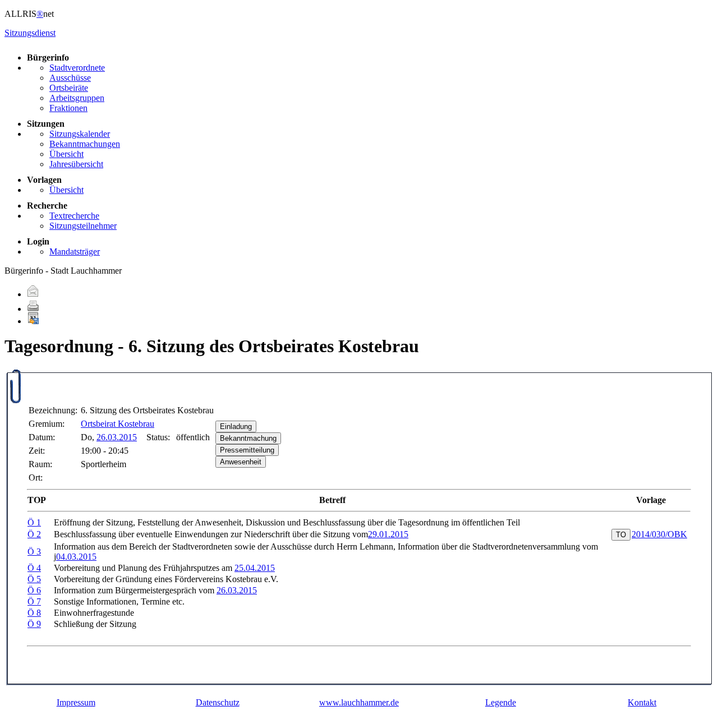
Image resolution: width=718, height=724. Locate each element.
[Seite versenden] (33, 294)
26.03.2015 (116, 437)
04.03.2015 (76, 556)
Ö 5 (34, 579)
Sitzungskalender (79, 134)
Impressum (76, 702)
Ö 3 (34, 551)
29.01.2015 (388, 534)
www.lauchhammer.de (359, 702)
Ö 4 (34, 568)
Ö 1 (34, 522)
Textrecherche (74, 215)
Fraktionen (68, 108)
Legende (500, 702)
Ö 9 (34, 624)
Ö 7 (34, 601)
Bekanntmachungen (84, 144)
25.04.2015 (254, 568)
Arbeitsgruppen (76, 98)
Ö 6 (34, 590)
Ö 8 (34, 612)
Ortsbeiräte (68, 88)
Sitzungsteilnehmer (83, 225)
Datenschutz (218, 702)
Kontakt (642, 702)
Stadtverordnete (77, 67)
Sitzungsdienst (30, 33)
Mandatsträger (74, 251)
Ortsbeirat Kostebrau (117, 423)
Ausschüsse (70, 77)
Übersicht (66, 154)
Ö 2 (34, 534)
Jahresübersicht (76, 164)
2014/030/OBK (659, 534)
